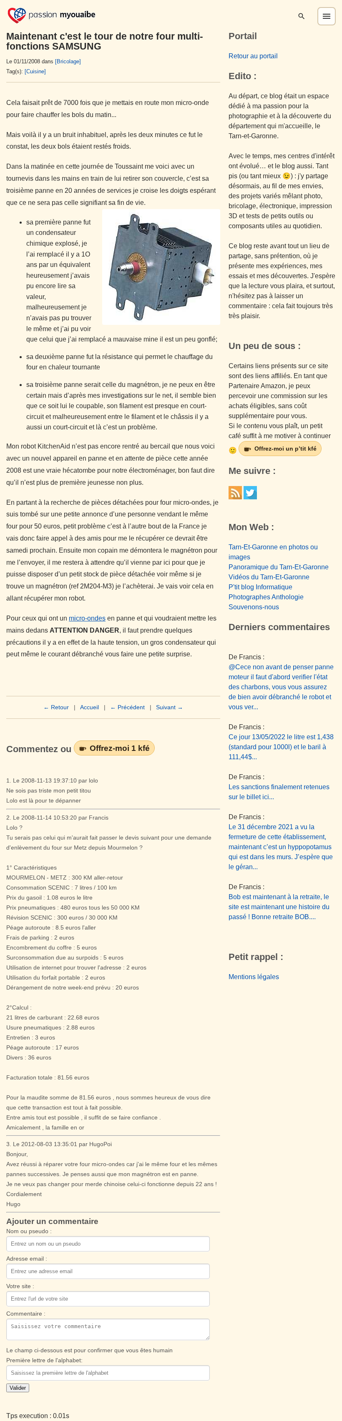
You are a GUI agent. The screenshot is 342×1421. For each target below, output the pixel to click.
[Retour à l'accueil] (51, 14)
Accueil (89, 707)
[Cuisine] (35, 71)
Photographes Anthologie (266, 597)
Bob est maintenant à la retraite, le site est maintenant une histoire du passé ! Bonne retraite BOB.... (279, 906)
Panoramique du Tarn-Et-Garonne (279, 567)
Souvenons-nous (254, 607)
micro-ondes (87, 618)
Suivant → (169, 707)
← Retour (56, 707)
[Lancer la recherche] (301, 16)
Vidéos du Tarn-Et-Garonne (269, 577)
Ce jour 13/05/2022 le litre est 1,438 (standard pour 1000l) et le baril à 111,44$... (281, 746)
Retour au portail (253, 56)
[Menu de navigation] (326, 16)
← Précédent (127, 707)
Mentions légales (254, 976)
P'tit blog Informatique (260, 587)
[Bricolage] (68, 61)
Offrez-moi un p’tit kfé (285, 448)
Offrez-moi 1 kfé (120, 748)
